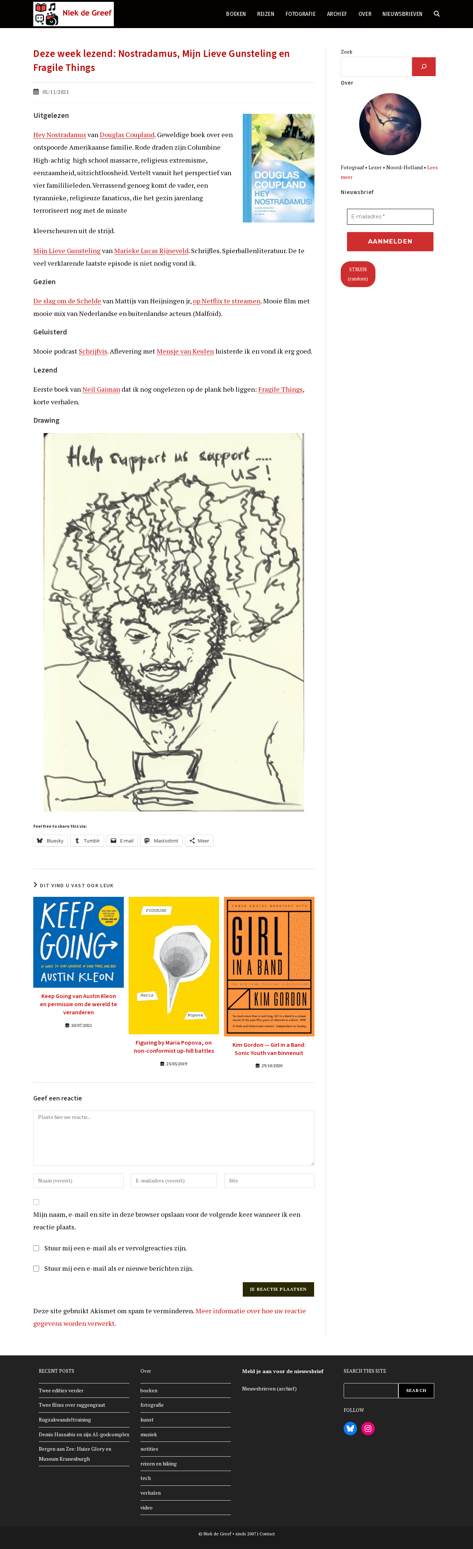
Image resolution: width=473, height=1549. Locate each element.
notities (149, 1448)
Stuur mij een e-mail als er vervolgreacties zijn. (115, 1247)
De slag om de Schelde (67, 300)
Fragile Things (280, 389)
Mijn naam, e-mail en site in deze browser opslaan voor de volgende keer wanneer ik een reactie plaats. (166, 1220)
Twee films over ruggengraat (72, 1404)
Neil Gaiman (101, 389)
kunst (147, 1419)
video (146, 1507)
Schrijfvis (93, 351)
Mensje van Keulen (185, 351)
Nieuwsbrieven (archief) (269, 1388)
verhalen (150, 1492)
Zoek (347, 51)
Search (416, 1390)
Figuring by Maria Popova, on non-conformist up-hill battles (174, 1047)
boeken (148, 1390)
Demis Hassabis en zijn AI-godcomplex (84, 1434)
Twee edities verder (61, 1390)
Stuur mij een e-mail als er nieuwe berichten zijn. (118, 1268)
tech (145, 1477)
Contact (267, 1533)
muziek (148, 1434)
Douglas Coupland (127, 134)
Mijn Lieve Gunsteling (67, 250)
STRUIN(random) (358, 274)
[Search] (424, 66)
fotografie (152, 1404)
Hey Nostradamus (59, 134)
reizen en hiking (158, 1463)
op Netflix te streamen (227, 300)
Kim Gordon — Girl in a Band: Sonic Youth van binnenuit (269, 1049)
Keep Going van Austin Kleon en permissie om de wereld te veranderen (78, 1004)
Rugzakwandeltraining (65, 1419)
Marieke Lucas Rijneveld (151, 250)
